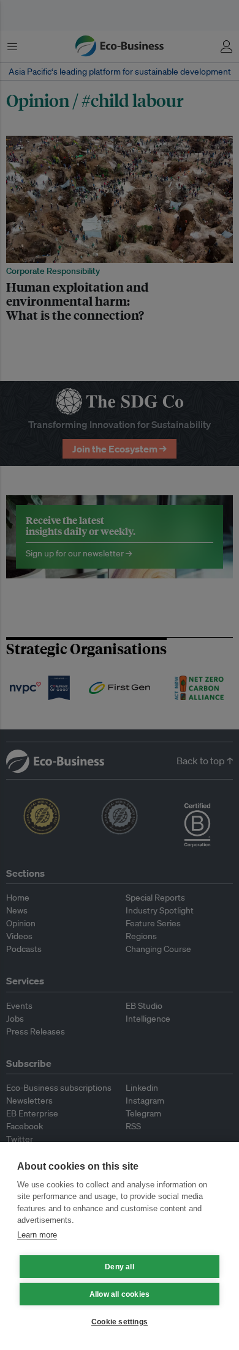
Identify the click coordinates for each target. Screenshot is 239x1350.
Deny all (119, 1267)
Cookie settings (119, 1322)
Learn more (37, 1234)
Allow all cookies (119, 1294)
